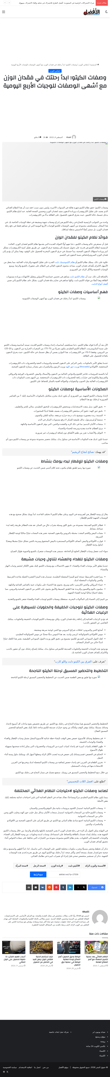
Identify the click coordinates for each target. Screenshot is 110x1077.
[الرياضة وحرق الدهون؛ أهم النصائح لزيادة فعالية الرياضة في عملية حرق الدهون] (68, 947)
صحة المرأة (21, 865)
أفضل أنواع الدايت (100, 284)
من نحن (46, 1067)
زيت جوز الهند (71, 366)
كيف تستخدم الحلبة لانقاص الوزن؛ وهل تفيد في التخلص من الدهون (43, 959)
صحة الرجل (38, 865)
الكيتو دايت (73, 865)
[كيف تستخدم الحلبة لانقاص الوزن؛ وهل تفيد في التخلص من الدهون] (41, 947)
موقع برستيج (100, 1037)
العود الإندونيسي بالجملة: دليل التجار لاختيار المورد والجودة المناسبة (67, 3)
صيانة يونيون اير (99, 1032)
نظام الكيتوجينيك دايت (65, 262)
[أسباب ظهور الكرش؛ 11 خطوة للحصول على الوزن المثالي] (13, 947)
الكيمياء (102, 1051)
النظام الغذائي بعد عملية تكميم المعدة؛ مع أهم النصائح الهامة (97, 959)
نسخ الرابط (38, 874)
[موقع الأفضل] (92, 11)
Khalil (68, 137)
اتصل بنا (37, 1067)
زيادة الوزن (56, 865)
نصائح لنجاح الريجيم (83, 452)
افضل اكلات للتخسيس (80, 781)
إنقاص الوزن (83, 64)
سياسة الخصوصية (10, 1067)
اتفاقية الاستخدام (25, 1067)
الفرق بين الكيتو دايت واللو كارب (73, 661)
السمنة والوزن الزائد (94, 865)
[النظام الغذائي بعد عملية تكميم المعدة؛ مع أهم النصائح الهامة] (96, 947)
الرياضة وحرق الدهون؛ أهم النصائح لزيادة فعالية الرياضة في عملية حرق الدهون (69, 961)
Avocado (84, 366)
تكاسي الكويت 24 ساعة (95, 1046)
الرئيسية (93, 64)
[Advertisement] (55, 40)
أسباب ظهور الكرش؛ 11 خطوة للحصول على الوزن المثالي (14, 959)
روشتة (102, 1041)
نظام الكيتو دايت (77, 276)
